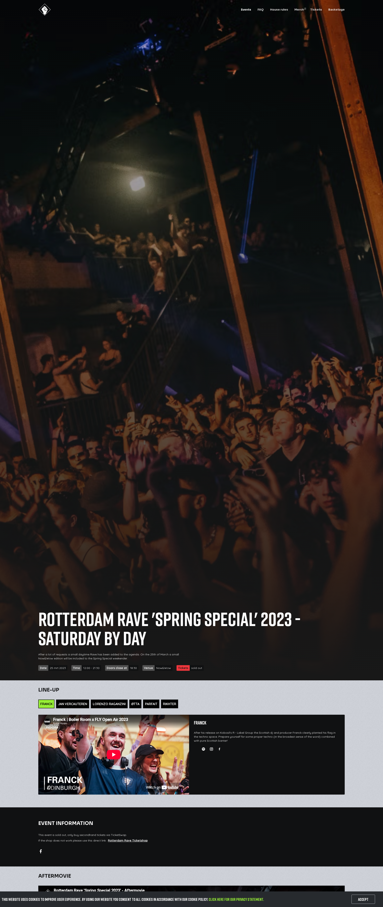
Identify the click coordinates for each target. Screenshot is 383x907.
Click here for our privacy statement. (236, 899)
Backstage (336, 9)
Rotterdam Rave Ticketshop (128, 840)
